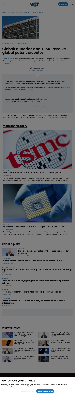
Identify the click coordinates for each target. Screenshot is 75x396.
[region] (37, 386)
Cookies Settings (27, 391)
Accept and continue (45, 391)
